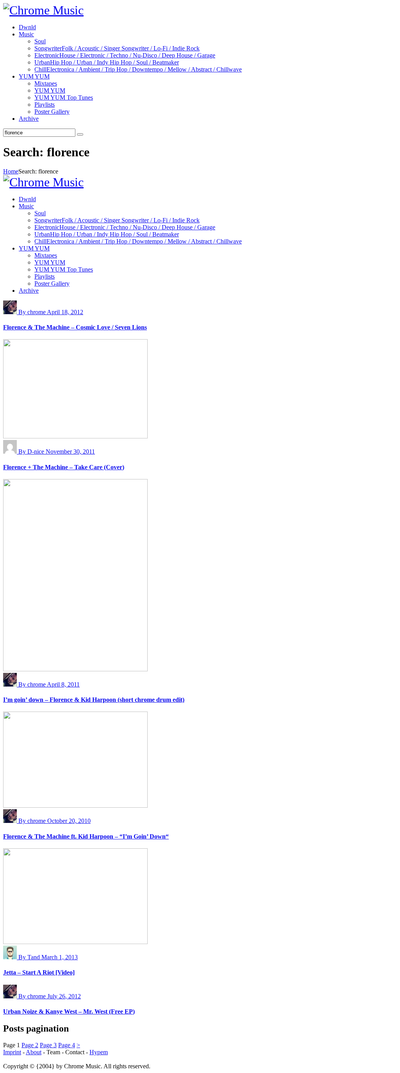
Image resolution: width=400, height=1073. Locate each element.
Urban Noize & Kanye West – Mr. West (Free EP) (69, 1011)
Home (10, 171)
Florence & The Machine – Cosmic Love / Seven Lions (75, 327)
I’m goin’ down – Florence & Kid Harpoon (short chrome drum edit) (93, 699)
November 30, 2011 (70, 451)
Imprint (12, 1052)
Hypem (98, 1052)
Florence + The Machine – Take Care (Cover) (63, 467)
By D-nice (32, 451)
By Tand (29, 957)
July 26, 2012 (64, 996)
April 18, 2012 (65, 312)
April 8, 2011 (63, 684)
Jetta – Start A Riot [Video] (39, 972)
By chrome (32, 312)
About (33, 1052)
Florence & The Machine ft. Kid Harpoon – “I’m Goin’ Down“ (86, 836)
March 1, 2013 (59, 957)
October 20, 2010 (69, 820)
